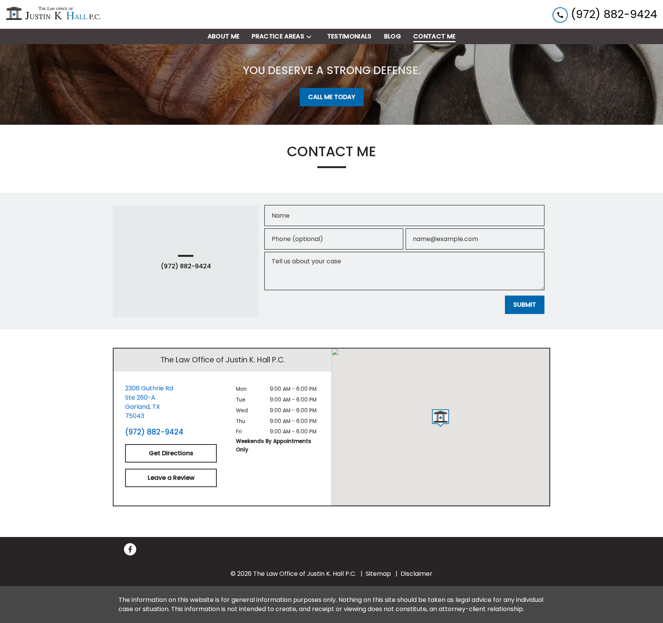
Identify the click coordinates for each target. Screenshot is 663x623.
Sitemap (378, 573)
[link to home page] (54, 14)
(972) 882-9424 (186, 266)
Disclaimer (416, 573)
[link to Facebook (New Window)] (130, 549)
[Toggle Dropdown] (311, 36)
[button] (440, 418)
